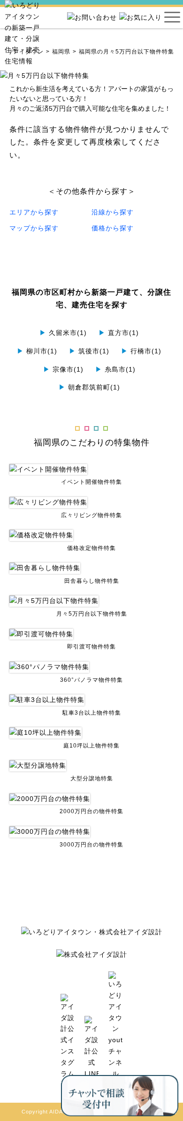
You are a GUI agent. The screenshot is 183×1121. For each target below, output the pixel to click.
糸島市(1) (115, 369)
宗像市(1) (63, 369)
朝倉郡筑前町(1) (89, 387)
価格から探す (113, 228)
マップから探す (34, 228)
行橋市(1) (141, 351)
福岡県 (61, 51)
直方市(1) (119, 332)
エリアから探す (34, 212)
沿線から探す (113, 212)
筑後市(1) (89, 351)
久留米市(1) (63, 332)
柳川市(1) (37, 351)
